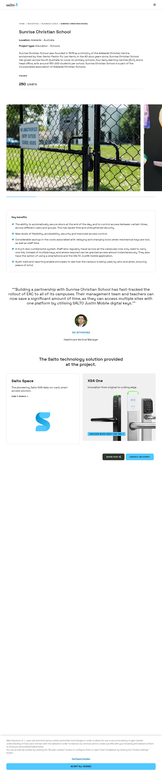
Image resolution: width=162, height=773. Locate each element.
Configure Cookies (81, 759)
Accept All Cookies (81, 766)
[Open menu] (154, 4)
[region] (81, 754)
